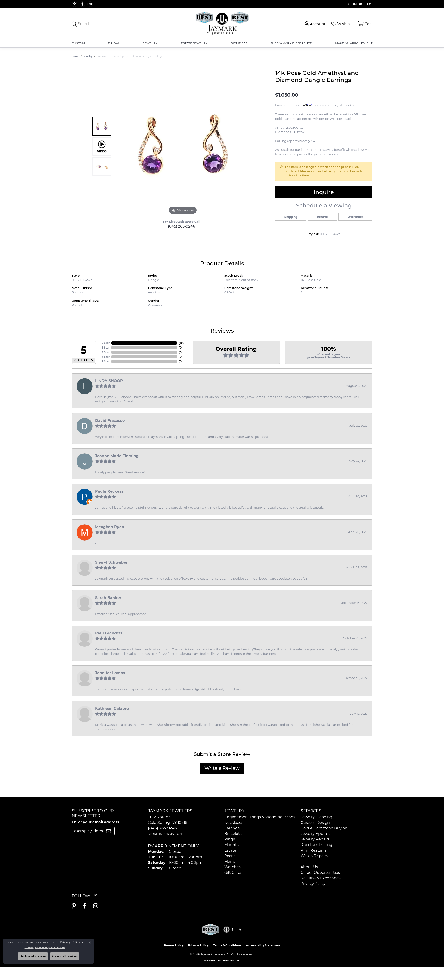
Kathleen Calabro (112, 708)
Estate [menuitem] (230, 850)
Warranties (355, 217)
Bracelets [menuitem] (233, 833)
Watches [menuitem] (232, 867)
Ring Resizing (313, 850)
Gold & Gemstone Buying (324, 828)
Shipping (290, 217)
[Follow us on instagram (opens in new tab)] (90, 4)
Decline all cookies (32, 956)
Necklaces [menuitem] (233, 822)
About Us (309, 867)
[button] (315, 24)
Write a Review (222, 768)
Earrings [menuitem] (232, 828)
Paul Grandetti (109, 633)
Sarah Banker (108, 598)
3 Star (106, 352)
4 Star (105, 347)
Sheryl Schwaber (111, 562)
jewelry (87, 56)
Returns (322, 217)
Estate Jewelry (194, 43)
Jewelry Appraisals (317, 833)
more (332, 154)
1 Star (106, 361)
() (181, 343)
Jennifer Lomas (110, 673)
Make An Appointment (353, 43)
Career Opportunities (320, 872)
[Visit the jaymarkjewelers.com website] (210, 929)
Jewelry (150, 43)
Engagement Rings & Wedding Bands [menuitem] (259, 817)
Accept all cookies (65, 956)
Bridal (114, 43)
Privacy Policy (313, 883)
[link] (359, 4)
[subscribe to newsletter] (108, 831)
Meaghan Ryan (109, 527)
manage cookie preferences (45, 947)
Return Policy (174, 945)
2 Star (106, 356)
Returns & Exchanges (321, 878)
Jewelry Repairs (315, 839)
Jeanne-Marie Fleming (117, 456)
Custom (78, 43)
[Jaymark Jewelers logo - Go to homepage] (222, 24)
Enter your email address (95, 822)
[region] (182, 146)
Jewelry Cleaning (316, 817)
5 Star (106, 343)
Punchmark (231, 960)
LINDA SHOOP (109, 381)
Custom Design (315, 822)
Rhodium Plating (316, 845)
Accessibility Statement (263, 945)
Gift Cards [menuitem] (233, 872)
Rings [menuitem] (229, 839)
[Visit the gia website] (232, 929)
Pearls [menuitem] (229, 856)
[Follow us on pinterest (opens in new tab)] (74, 4)
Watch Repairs (314, 856)
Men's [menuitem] (229, 861)
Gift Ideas (239, 43)
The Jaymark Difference (291, 43)
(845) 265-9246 (181, 226)
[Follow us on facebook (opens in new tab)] (82, 4)
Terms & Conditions (227, 945)
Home (75, 56)
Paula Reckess (109, 491)
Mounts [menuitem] (231, 845)
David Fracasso (110, 420)
